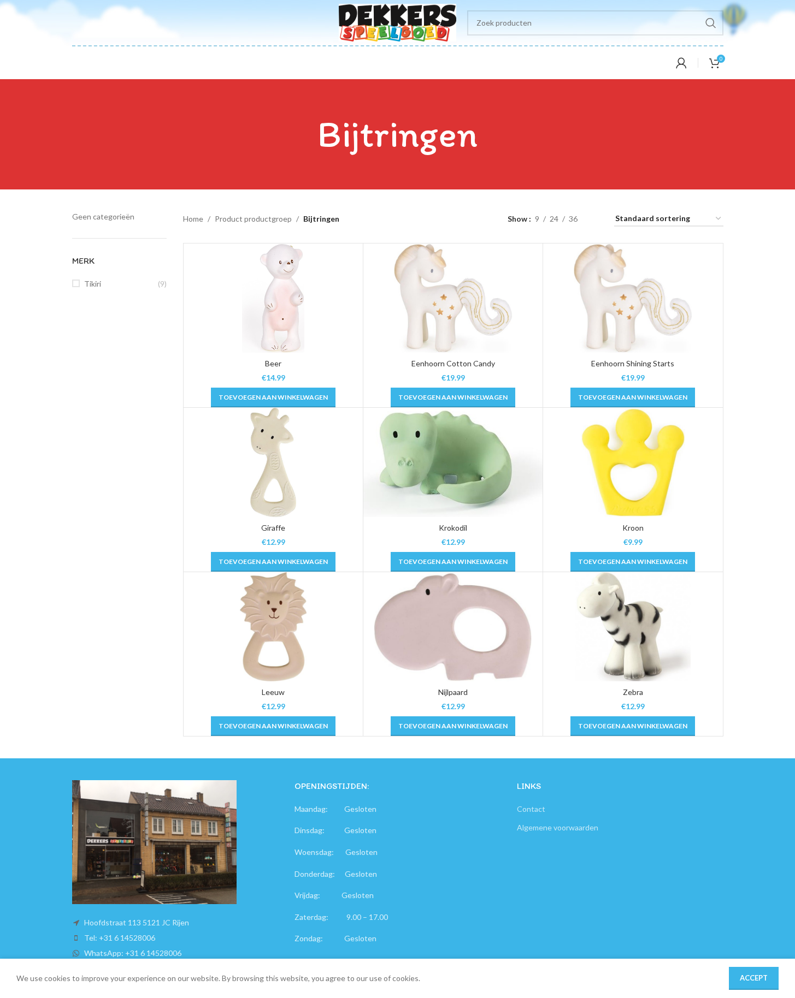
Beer (273, 363)
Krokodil (453, 527)
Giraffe (273, 527)
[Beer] (273, 298)
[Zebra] (632, 626)
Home (193, 218)
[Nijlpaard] (453, 626)
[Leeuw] (273, 626)
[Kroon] (632, 462)
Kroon (633, 527)
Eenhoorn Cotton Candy (453, 363)
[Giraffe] (273, 462)
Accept (754, 977)
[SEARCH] (710, 22)
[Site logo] (397, 21)
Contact (531, 808)
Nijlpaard (453, 692)
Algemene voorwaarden (557, 827)
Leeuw (273, 692)
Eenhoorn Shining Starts (632, 363)
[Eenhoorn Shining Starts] (632, 298)
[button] (273, 397)
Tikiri (92, 283)
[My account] (681, 63)
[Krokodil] (453, 462)
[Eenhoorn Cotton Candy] (453, 298)
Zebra (633, 692)
